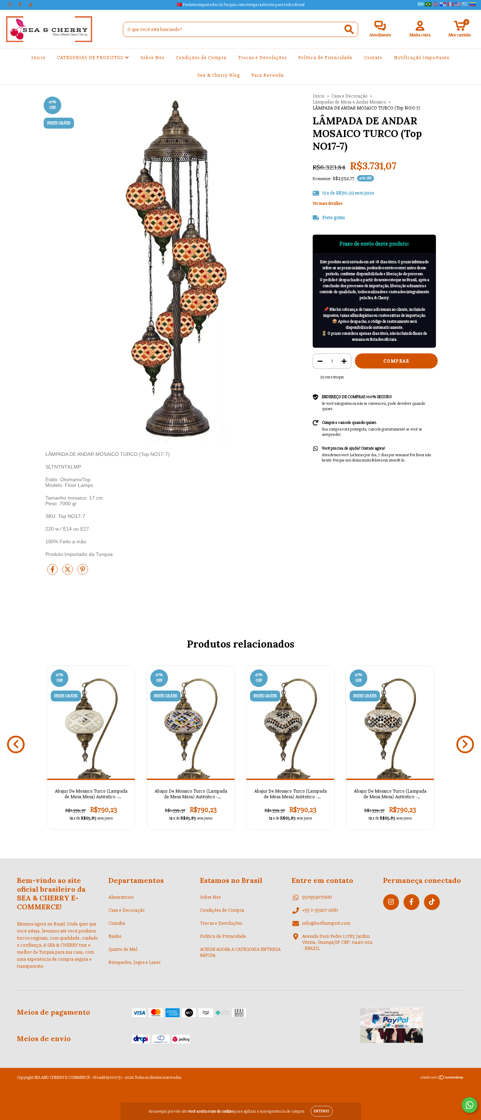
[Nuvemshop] (442, 1078)
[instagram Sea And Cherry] (10, 5)
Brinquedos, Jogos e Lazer (134, 962)
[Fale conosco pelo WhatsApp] (469, 1105)
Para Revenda (267, 75)
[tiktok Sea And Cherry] (30, 5)
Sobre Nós (152, 58)
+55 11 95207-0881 (320, 910)
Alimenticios (120, 897)
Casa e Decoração (349, 96)
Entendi (322, 1111)
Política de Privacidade (325, 58)
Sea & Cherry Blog (218, 75)
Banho (114, 936)
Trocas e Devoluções (262, 58)
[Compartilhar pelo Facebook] (53, 572)
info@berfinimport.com (326, 923)
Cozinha (116, 923)
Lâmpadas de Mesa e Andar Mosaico (349, 102)
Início (38, 58)
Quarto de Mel (122, 949)
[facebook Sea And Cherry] (20, 5)
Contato (373, 58)
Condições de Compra (201, 58)
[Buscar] (349, 29)
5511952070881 (317, 897)
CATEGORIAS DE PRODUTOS (91, 58)
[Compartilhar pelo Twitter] (68, 572)
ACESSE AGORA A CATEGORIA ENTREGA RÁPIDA (240, 952)
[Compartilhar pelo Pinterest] (82, 572)
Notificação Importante (422, 58)
